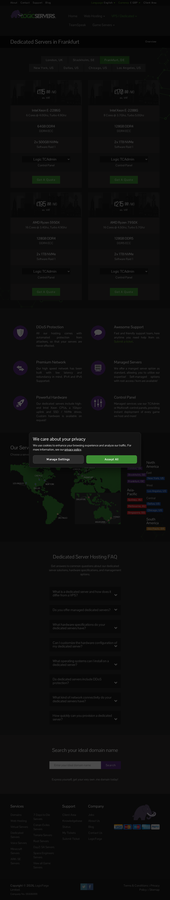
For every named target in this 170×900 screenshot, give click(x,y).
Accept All (112, 459)
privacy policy (72, 449)
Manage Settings (58, 459)
